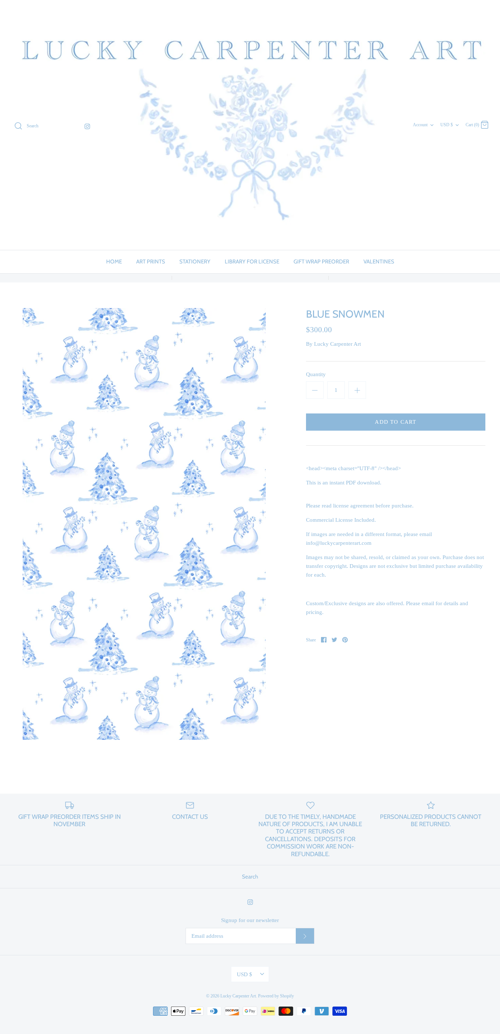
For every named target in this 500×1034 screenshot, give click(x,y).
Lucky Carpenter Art (337, 344)
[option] (144, 524)
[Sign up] (305, 936)
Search (250, 876)
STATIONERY (194, 261)
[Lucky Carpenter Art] (250, 125)
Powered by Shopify (276, 996)
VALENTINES (378, 261)
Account (420, 124)
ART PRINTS (150, 261)
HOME (114, 261)
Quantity (316, 374)
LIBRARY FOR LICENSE (252, 261)
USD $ (446, 124)
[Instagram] (87, 126)
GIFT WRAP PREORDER (321, 261)
